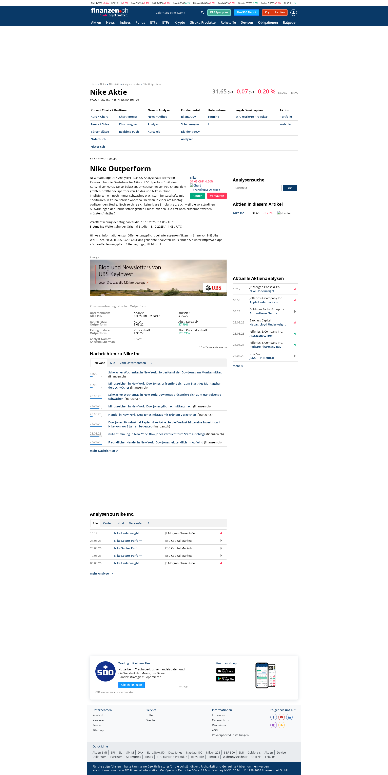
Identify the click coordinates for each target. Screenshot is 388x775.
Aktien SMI (100, 752)
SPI (113, 2)
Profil (211, 124)
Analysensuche (248, 180)
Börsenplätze (100, 132)
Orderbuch (98, 139)
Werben (152, 720)
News (110, 23)
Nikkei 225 (213, 752)
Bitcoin (241, 2)
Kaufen (197, 196)
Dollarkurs (99, 757)
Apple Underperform (264, 302)
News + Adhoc (157, 117)
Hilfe (150, 715)
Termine (213, 117)
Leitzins (270, 757)
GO (290, 188)
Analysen (154, 124)
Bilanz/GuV (188, 117)
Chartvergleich (129, 124)
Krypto (180, 23)
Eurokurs (116, 757)
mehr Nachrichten (102, 451)
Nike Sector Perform (128, 541)
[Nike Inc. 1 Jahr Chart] (284, 213)
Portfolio (286, 117)
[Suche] (202, 12)
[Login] (293, 12)
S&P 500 (229, 752)
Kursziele (154, 132)
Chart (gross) (128, 117)
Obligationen (268, 23)
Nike (193, 177)
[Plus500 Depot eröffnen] (114, 15)
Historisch (98, 146)
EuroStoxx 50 (155, 752)
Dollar (264, 2)
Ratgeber (290, 23)
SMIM (130, 752)
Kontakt (98, 715)
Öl (285, 2)
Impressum (219, 715)
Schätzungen (190, 124)
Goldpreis (254, 752)
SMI (93, 2)
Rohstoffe (228, 23)
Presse (97, 725)
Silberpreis (133, 757)
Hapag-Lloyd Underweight (268, 324)
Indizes (125, 23)
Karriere (98, 720)
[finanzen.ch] (109, 10)
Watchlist (286, 124)
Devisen (247, 23)
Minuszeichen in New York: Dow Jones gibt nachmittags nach (150, 406)
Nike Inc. (239, 213)
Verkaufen (217, 196)
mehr (236, 366)
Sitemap (98, 730)
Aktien (96, 23)
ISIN (117, 99)
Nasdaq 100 (194, 752)
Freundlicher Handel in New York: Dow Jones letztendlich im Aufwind (155, 442)
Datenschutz (220, 720)
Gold (220, 2)
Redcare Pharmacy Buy (265, 347)
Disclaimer (219, 725)
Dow (133, 2)
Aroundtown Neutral (264, 313)
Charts (197, 189)
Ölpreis (256, 757)
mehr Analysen (100, 573)
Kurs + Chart (99, 117)
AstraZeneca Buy (261, 335)
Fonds (140, 23)
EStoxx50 (198, 2)
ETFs (153, 23)
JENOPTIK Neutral (262, 358)
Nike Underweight (126, 533)
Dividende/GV (190, 132)
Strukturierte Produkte (252, 117)
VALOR (94, 99)
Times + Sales (100, 124)
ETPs (166, 23)
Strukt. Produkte (203, 23)
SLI (120, 752)
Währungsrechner (235, 757)
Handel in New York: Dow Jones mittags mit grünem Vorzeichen (152, 415)
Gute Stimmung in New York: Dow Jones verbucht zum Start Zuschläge (157, 434)
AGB (215, 730)
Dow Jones (175, 752)
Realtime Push (129, 132)
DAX (154, 2)
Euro (175, 2)
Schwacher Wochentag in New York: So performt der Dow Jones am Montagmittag (164, 372)
